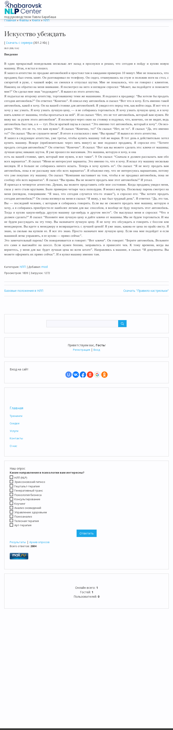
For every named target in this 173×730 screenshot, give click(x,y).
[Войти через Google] (97, 374)
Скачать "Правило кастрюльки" (146, 291)
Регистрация (81, 350)
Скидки (14, 423)
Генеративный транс (28, 490)
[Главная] (23, 6)
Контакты (16, 438)
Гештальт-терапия (27, 486)
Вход (96, 350)
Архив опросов (39, 542)
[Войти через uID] (68, 374)
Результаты (18, 542)
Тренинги (16, 416)
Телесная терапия (26, 521)
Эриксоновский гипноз (29, 482)
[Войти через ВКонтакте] (76, 374)
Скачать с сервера (19, 43)
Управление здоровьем (30, 512)
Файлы (24, 20)
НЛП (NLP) (20, 477)
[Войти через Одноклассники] (104, 374)
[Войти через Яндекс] (90, 374)
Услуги (14, 431)
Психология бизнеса (28, 495)
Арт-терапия (22, 525)
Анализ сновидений (27, 508)
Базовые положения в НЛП (23, 291)
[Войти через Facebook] (83, 374)
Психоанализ (23, 516)
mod (44, 267)
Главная (16, 408)
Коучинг (19, 503)
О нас (13, 446)
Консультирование (27, 499)
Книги (36, 20)
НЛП (46, 20)
